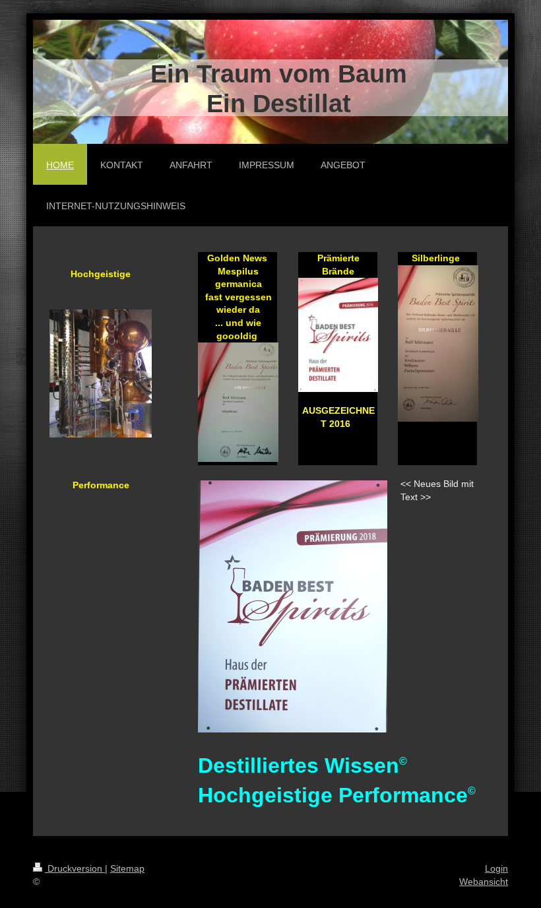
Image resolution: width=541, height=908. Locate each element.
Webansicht (483, 881)
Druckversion (75, 868)
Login (496, 868)
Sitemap (127, 868)
